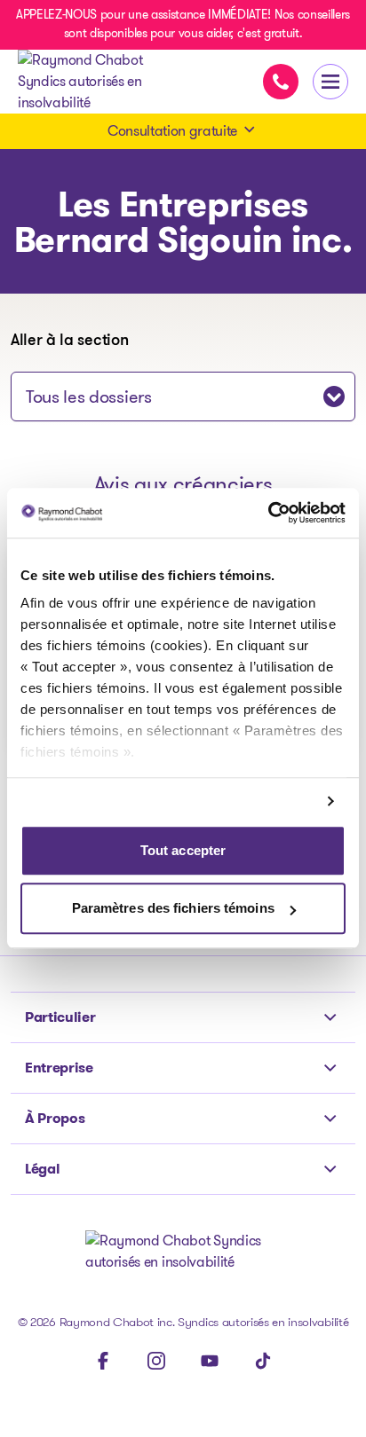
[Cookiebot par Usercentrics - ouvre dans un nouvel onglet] (268, 512)
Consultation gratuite (172, 131)
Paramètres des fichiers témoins (173, 908)
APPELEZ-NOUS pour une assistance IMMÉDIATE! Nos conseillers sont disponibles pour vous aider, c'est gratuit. (183, 23)
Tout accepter (183, 850)
